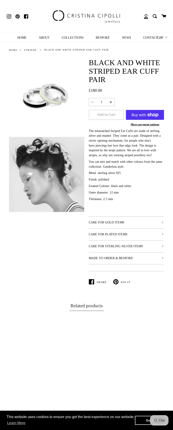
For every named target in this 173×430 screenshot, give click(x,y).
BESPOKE (103, 37)
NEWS (126, 37)
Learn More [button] (16, 423)
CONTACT (150, 37)
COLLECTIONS (73, 37)
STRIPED (30, 50)
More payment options (145, 124)
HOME (22, 37)
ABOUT (44, 37)
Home (13, 50)
